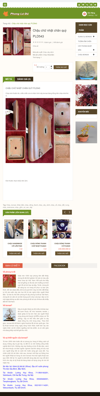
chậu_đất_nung (63, 205)
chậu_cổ (54, 205)
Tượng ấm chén (84, 41)
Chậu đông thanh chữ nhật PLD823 (38, 244)
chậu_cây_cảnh (44, 205)
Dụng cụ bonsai (85, 36)
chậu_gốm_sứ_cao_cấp (23, 207)
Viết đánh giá (58, 42)
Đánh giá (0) (24, 79)
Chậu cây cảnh (48, 52)
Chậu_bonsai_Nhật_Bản (15, 205)
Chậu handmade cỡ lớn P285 (15, 244)
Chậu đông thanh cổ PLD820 (62, 244)
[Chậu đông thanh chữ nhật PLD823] (38, 220)
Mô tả (8, 79)
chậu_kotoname (8, 207)
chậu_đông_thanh (31, 205)
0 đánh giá (47, 42)
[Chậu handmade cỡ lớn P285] (14, 220)
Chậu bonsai (83, 54)
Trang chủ (6, 23)
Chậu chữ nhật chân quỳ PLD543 (24, 23)
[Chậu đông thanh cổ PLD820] (62, 220)
